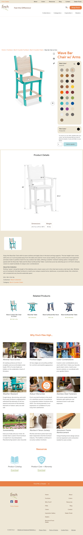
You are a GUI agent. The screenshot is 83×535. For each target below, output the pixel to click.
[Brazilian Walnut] (72, 76)
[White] (62, 114)
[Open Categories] (61, 13)
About (35, 1)
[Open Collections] (50, 13)
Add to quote (70, 144)
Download (14, 470)
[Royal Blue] (72, 103)
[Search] (74, 64)
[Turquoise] (62, 103)
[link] (27, 530)
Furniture (10, 50)
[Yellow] (72, 87)
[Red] (67, 92)
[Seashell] (72, 70)
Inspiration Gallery (50, 513)
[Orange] (62, 92)
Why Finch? (48, 502)
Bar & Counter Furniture (21, 50)
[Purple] (67, 109)
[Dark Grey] (72, 114)
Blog (60, 1)
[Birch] (67, 70)
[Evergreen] (62, 98)
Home (4, 50)
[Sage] (67, 98)
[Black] (67, 81)
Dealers (47, 517)
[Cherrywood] (72, 92)
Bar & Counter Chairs (36, 50)
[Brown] (72, 81)
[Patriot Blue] (62, 109)
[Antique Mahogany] (67, 76)
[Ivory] (72, 109)
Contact (68, 1)
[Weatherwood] (62, 120)
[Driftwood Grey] (62, 70)
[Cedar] (67, 87)
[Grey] (67, 114)
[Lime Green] (72, 98)
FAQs (46, 505)
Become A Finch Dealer (49, 521)
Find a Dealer (5, 1)
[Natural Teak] (62, 76)
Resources (52, 1)
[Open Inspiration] (72, 13)
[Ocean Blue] (67, 103)
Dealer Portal (77, 1)
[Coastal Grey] (62, 81)
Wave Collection (16, 280)
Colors (43, 1)
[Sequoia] (62, 87)
